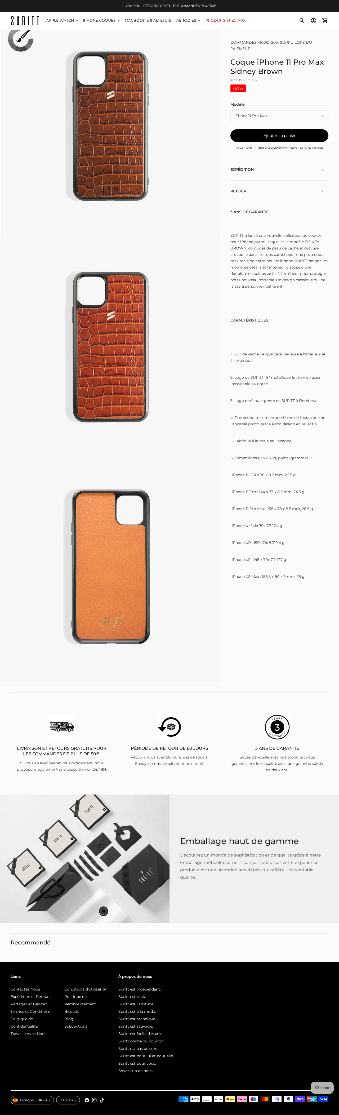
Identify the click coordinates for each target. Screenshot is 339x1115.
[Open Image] (110, 128)
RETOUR (238, 191)
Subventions (75, 1026)
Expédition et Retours (31, 996)
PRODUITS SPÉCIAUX (225, 20)
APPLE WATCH (60, 20)
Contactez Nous (25, 989)
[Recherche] (302, 20)
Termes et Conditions (30, 1011)
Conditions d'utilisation (85, 989)
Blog (68, 1018)
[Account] (313, 20)
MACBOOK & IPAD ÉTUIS (148, 20)
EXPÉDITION (242, 169)
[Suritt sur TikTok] (101, 1100)
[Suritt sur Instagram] (94, 1100)
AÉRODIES (186, 20)
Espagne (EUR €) (33, 1100)
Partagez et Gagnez (29, 1004)
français (67, 1100)
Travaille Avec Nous (28, 1033)
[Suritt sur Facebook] (87, 1100)
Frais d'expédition (271, 148)
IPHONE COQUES (99, 20)
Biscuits (71, 1011)
